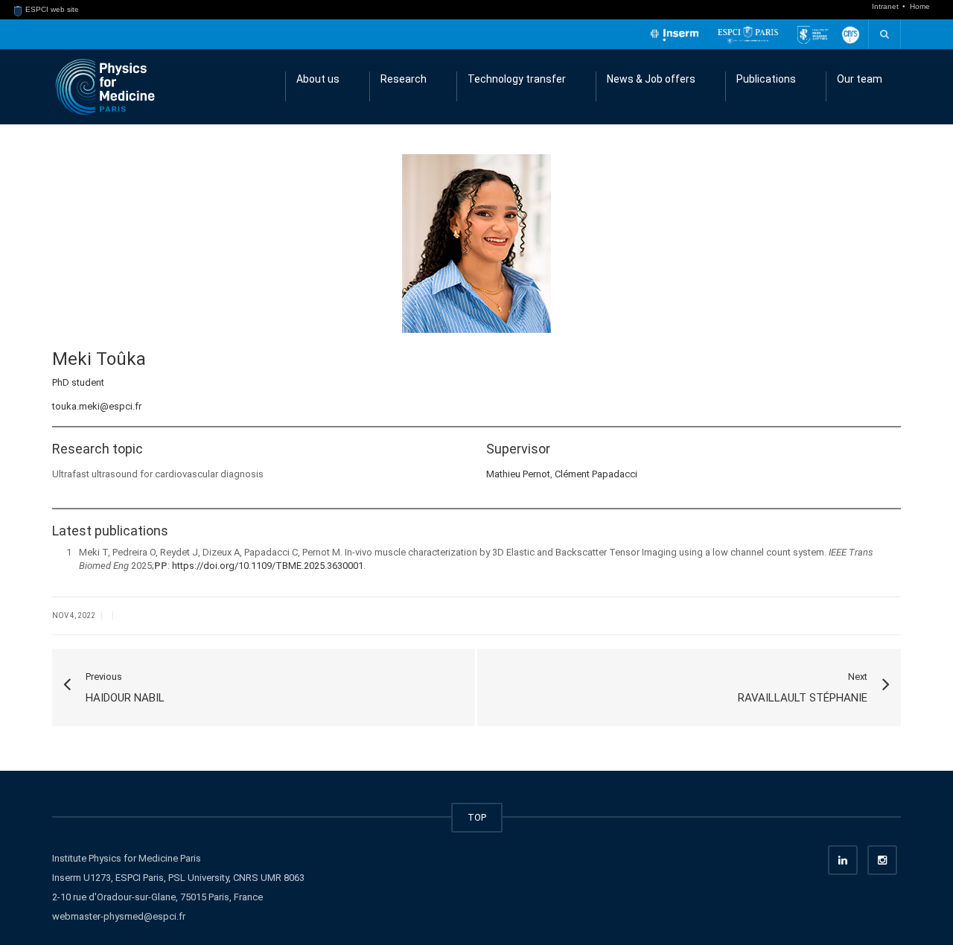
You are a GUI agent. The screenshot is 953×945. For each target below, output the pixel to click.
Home (920, 6)
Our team (859, 79)
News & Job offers (651, 79)
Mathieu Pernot (518, 474)
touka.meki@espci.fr (96, 406)
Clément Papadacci (596, 474)
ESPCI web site (51, 9)
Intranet (886, 6)
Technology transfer (517, 79)
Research (403, 79)
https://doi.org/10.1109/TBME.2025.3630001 (267, 565)
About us (318, 79)
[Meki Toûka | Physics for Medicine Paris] (105, 86)
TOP (477, 817)
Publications (766, 79)
